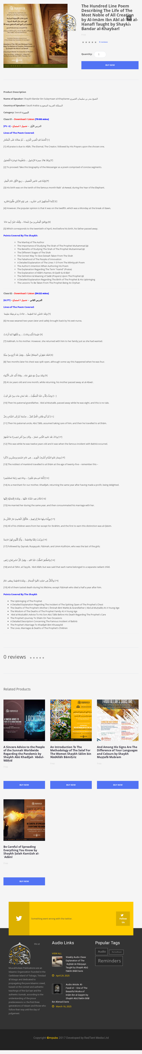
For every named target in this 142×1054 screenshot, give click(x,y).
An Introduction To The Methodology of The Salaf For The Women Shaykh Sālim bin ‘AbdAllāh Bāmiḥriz (70, 752)
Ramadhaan (117, 952)
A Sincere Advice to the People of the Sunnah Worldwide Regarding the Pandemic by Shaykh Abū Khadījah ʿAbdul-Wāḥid (24, 753)
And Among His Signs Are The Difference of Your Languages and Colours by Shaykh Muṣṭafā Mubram (117, 752)
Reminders (109, 961)
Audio (102, 951)
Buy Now (110, 65)
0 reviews (103, 42)
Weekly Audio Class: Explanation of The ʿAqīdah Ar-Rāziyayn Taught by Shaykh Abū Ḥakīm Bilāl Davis (77, 964)
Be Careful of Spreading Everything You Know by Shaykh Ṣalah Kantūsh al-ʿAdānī (21, 852)
